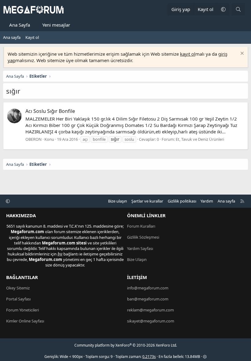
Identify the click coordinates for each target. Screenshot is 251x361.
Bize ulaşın (117, 201)
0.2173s (149, 356)
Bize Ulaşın (137, 259)
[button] (223, 9)
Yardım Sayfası (140, 248)
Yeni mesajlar (56, 25)
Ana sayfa (12, 37)
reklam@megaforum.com (150, 310)
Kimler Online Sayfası (25, 321)
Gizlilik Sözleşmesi (143, 237)
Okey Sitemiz (18, 288)
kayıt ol (187, 54)
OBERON (33, 139)
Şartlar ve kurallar (147, 201)
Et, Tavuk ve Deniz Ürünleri (200, 139)
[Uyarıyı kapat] (241, 54)
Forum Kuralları (141, 226)
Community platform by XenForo (125, 345)
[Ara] (238, 9)
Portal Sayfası (18, 299)
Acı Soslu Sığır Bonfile (50, 111)
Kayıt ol (32, 37)
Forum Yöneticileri (22, 310)
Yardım (206, 201)
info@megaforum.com (147, 288)
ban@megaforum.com (147, 299)
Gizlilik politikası (182, 201)
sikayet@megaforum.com (150, 321)
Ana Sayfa (19, 25)
